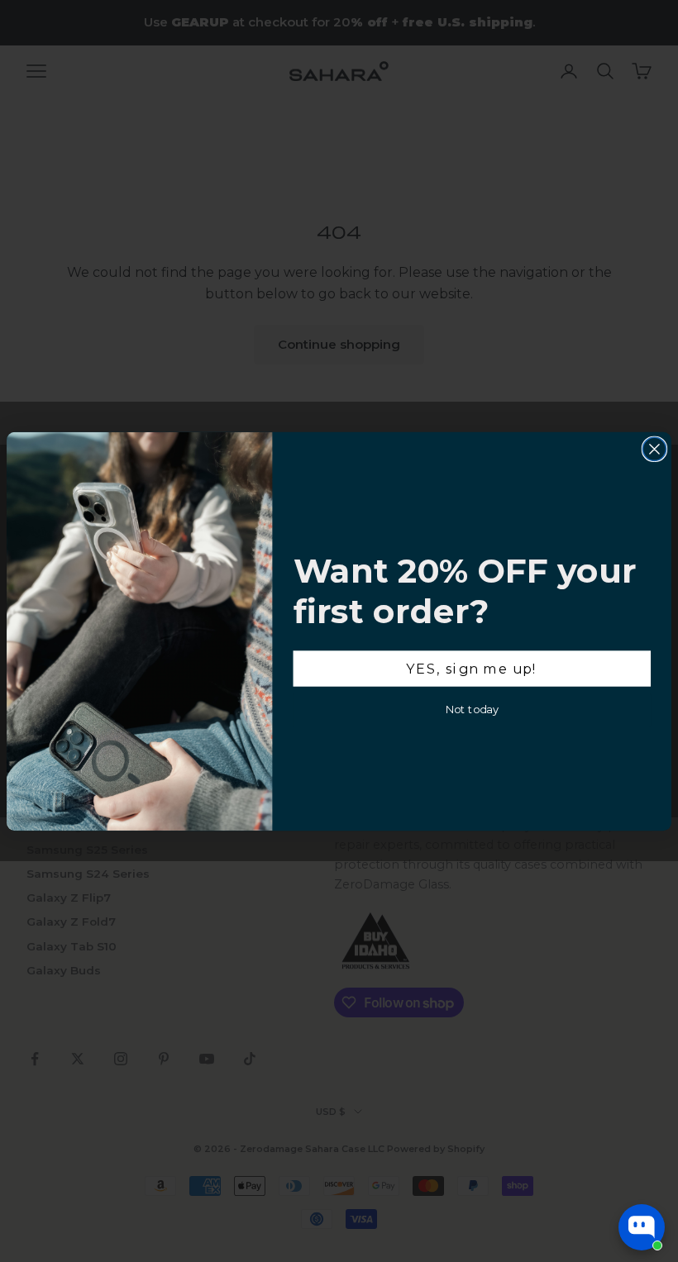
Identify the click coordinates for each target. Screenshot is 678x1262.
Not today (472, 708)
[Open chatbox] (641, 1227)
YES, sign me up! (471, 667)
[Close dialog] (654, 448)
